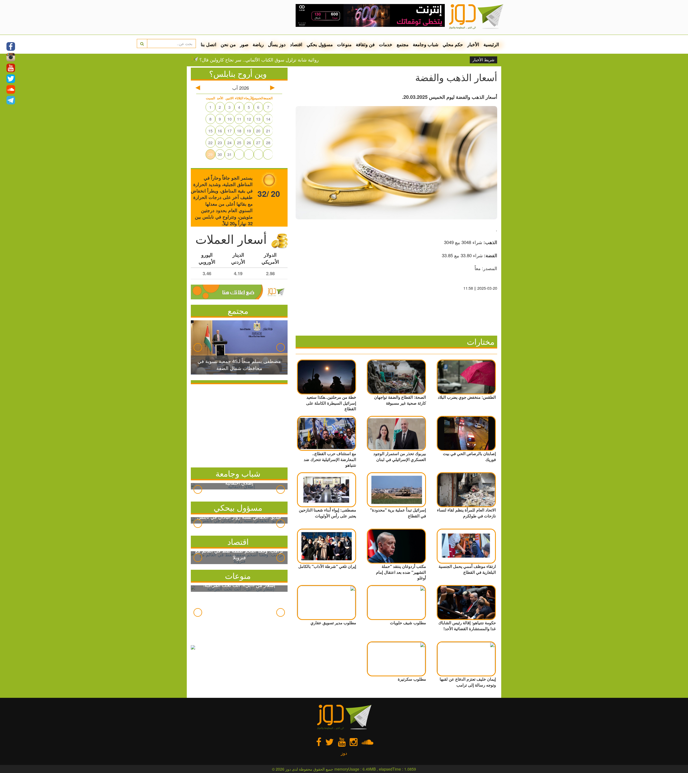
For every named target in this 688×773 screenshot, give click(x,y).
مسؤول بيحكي (238, 507)
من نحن (228, 44)
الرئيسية (491, 44)
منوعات (344, 44)
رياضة (258, 44)
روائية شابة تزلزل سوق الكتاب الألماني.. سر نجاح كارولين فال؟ (284, 59)
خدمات (385, 44)
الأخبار (473, 44)
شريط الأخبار (483, 60)
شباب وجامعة (425, 44)
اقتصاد (296, 44)
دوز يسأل (277, 44)
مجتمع (402, 44)
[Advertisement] (239, 424)
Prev (198, 347)
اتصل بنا (208, 44)
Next (280, 347)
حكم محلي (453, 44)
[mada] (370, 13)
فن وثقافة (365, 44)
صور (244, 44)
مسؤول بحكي (320, 44)
